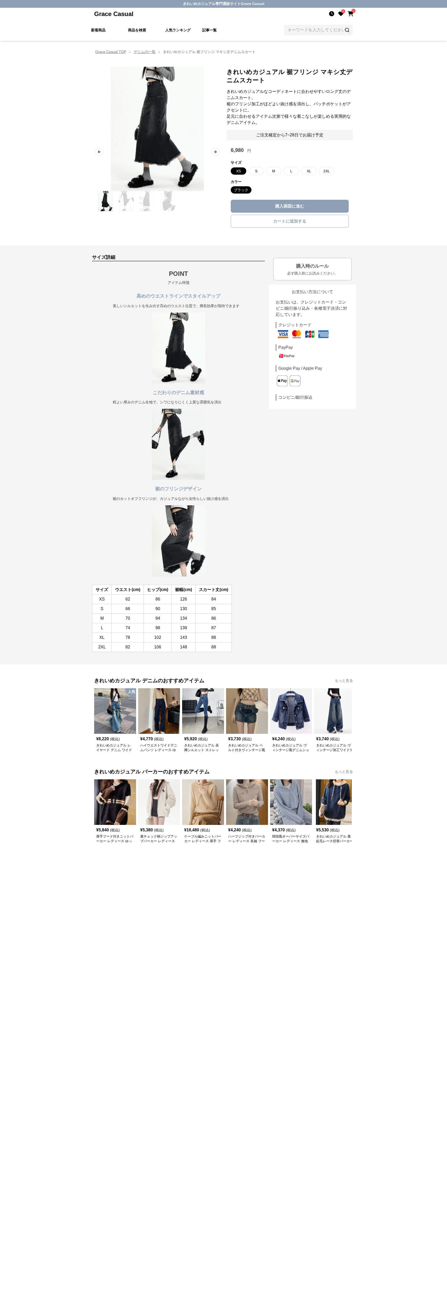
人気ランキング (178, 30)
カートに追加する (289, 221)
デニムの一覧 (144, 52)
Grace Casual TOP (110, 52)
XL (309, 171)
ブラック (241, 190)
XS (238, 171)
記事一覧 (209, 30)
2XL (326, 171)
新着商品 (98, 30)
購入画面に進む (289, 206)
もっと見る (344, 680)
